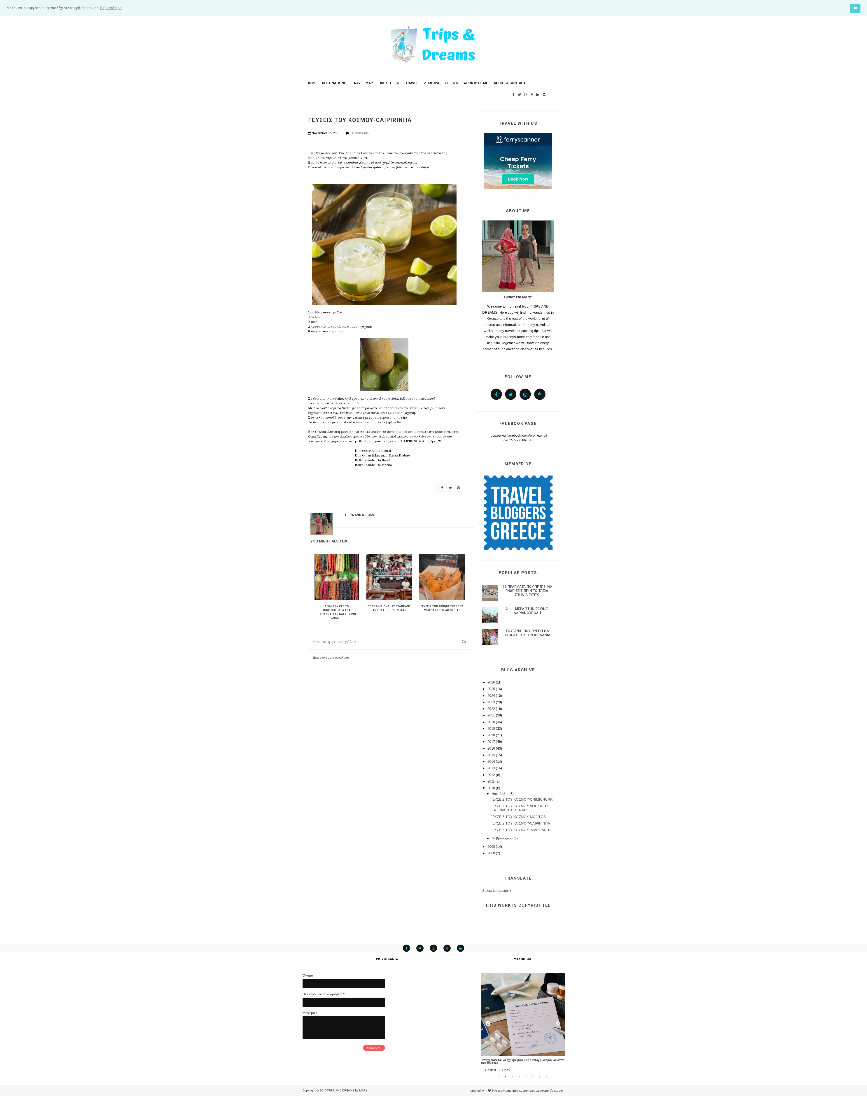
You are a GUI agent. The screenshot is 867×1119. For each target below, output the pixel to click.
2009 (491, 846)
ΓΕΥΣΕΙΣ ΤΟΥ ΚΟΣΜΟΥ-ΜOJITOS (518, 817)
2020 (491, 722)
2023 (491, 702)
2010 (491, 788)
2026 (491, 682)
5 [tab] (526, 1077)
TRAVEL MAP (362, 83)
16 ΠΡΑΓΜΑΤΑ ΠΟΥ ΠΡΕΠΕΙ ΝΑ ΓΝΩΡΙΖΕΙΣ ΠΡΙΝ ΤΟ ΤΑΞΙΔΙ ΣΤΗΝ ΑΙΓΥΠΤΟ (527, 591)
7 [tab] (539, 1077)
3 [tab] (512, 1077)
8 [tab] (546, 1077)
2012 (491, 775)
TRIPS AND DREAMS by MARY (347, 1090)
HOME (311, 83)
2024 (491, 695)
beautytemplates (506, 1090)
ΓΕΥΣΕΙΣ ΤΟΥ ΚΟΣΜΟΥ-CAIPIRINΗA (520, 823)
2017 (491, 742)
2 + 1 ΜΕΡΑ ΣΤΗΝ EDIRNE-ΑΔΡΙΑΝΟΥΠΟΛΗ (527, 611)
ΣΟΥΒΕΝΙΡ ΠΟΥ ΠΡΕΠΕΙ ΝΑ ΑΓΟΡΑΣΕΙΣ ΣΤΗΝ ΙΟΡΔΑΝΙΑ (527, 633)
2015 (491, 755)
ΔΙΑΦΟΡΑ (431, 83)
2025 (491, 689)
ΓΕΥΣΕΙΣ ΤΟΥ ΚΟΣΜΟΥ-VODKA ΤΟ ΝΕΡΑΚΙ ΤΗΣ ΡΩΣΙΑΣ (519, 808)
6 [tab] (533, 1077)
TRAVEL (412, 83)
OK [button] (855, 8)
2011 (491, 781)
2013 (491, 768)
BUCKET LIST (389, 83)
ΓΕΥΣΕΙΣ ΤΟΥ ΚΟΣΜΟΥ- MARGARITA (521, 830)
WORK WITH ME (476, 83)
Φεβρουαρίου (503, 838)
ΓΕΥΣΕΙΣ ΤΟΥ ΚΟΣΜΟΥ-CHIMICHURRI (522, 799)
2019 (491, 728)
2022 (491, 709)
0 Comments (359, 133)
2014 (491, 761)
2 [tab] (505, 1077)
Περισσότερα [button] (111, 8)
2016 (491, 748)
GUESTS (451, 83)
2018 (491, 735)
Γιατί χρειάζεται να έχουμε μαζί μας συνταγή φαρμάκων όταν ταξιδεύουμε (522, 1061)
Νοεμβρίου (500, 794)
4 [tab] (519, 1077)
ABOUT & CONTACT (510, 83)
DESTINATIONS (334, 83)
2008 (491, 853)
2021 (491, 715)
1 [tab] (499, 1077)
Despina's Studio (551, 1090)
